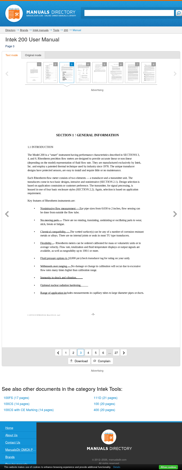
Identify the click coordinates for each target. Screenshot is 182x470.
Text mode (12, 55)
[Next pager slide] (175, 74)
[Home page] (14, 13)
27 (116, 352)
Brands (10, 457)
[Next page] (175, 214)
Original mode (33, 55)
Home (9, 427)
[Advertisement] (91, 96)
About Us (11, 435)
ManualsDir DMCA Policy (20, 449)
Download (81, 361)
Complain (103, 361)
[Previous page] (7, 214)
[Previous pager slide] (7, 74)
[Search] (179, 13)
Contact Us (12, 442)
